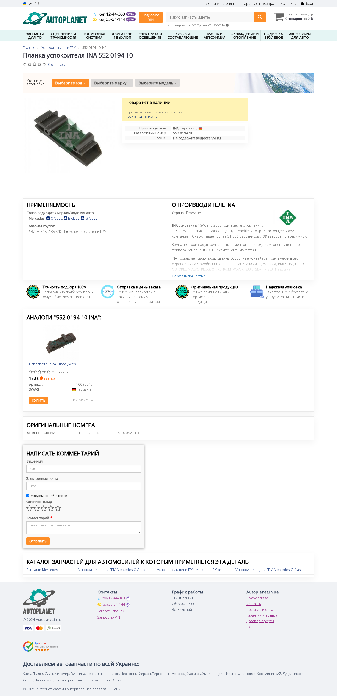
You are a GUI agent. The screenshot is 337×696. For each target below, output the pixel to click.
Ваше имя (34, 461)
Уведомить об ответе (49, 495)
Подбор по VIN (150, 17)
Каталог (252, 626)
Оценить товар (39, 501)
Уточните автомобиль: (37, 82)
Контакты (288, 3)
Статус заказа (257, 598)
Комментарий (39, 517)
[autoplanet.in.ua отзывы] (40, 646)
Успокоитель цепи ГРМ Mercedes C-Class (111, 569)
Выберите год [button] (69, 82)
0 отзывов (56, 64)
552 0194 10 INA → (142, 117)
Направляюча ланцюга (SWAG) (54, 364)
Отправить (38, 541)
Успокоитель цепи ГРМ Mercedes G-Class (269, 569)
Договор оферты (260, 621)
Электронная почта (42, 478)
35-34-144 (112, 19)
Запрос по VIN (108, 617)
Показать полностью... (189, 276)
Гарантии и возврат (262, 615)
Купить (38, 400)
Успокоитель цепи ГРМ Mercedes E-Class (190, 569)
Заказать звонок (110, 610)
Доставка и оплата (222, 3)
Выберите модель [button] (156, 82)
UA (29, 3)
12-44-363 (112, 14)
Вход (308, 3)
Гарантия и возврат (259, 3)
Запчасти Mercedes (42, 569)
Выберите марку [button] (110, 82)
